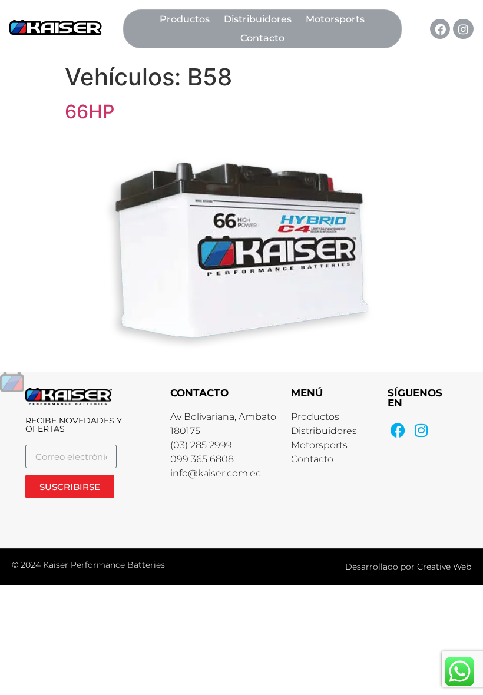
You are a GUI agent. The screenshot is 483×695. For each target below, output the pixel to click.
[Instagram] (463, 29)
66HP (89, 111)
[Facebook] (440, 29)
